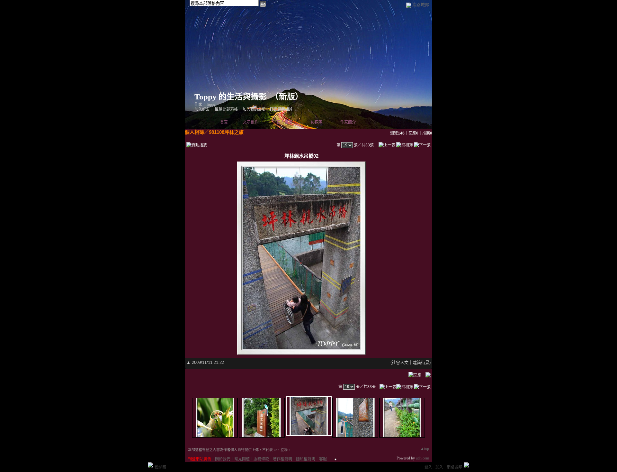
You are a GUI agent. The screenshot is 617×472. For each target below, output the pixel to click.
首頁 (224, 122)
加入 (439, 467)
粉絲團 (160, 467)
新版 (287, 96)
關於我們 (222, 459)
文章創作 (250, 122)
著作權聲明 (282, 459)
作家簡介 (348, 122)
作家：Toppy (205, 104)
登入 (428, 467)
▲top (424, 448)
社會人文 (400, 362)
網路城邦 (420, 4)
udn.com (422, 458)
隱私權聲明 (305, 459)
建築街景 (421, 362)
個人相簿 (284, 122)
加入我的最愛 (254, 109)
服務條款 (261, 459)
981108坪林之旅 (226, 132)
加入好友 (202, 109)
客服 (323, 459)
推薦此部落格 (226, 109)
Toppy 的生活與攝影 (230, 96)
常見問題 (242, 459)
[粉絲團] (150, 464)
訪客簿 (316, 122)
